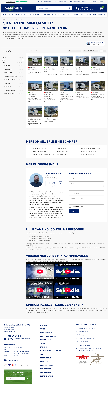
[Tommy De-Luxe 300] (35, 115)
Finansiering (45, 369)
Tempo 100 (44, 343)
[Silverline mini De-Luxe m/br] (66, 66)
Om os (42, 329)
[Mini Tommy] (82, 91)
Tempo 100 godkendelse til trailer (43, 154)
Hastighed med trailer (40, 151)
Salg (42, 354)
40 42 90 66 (53, 178)
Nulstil (21, 57)
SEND (74, 211)
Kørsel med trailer (62, 151)
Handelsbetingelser (49, 336)
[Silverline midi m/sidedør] (51, 91)
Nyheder (43, 347)
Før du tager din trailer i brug (90, 148)
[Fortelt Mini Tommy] (51, 115)
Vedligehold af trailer (39, 148)
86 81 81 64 (14, 335)
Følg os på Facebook (12, 360)
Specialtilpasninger (48, 15)
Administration (46, 365)
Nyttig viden (45, 340)
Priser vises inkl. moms (35, 50)
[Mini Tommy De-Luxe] (98, 91)
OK (28, 378)
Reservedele (45, 358)
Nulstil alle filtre (18, 53)
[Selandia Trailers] (17, 8)
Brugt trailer (20, 15)
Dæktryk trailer (61, 148)
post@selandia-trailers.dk (19, 339)
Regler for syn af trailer (88, 151)
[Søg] (70, 8)
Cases (82, 15)
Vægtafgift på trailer (87, 154)
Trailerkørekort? (62, 154)
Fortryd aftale (46, 376)
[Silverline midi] (98, 66)
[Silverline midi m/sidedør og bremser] (66, 91)
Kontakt (43, 325)
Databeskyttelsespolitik (50, 351)
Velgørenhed (45, 372)
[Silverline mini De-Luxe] (51, 66)
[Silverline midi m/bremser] (35, 91)
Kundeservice (46, 333)
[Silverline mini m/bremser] (82, 66)
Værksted (101, 15)
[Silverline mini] (35, 66)
